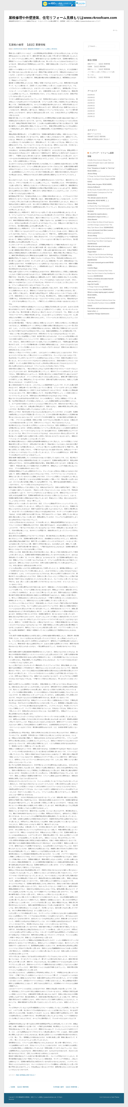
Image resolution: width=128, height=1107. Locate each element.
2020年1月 (91, 116)
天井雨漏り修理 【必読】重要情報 (66, 1087)
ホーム (115, 30)
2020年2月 (91, 113)
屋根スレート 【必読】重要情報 (99, 69)
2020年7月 (91, 100)
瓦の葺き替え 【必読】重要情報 (99, 77)
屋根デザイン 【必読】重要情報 (99, 64)
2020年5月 (91, 105)
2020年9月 (91, 95)
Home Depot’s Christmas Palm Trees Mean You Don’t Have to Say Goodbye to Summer (101, 273)
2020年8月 (91, 97)
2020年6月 (91, 103)
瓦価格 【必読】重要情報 (97, 66)
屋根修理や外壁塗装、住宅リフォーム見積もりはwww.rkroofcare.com (63, 18)
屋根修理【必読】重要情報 (97, 136)
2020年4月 (91, 108)
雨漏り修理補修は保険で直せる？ (26, 1075)
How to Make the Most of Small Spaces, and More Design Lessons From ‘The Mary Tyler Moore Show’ (101, 224)
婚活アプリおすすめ (94, 134)
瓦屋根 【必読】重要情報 (19, 1087)
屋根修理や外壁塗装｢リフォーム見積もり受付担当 (42, 49)
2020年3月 (91, 111)
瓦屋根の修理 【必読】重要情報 (27, 44)
